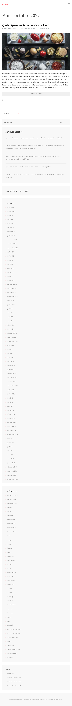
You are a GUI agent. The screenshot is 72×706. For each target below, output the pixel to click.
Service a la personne (14, 629)
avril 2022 (10, 406)
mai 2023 (10, 353)
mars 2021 (10, 459)
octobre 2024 (11, 292)
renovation (11, 609)
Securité (10, 625)
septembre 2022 (12, 386)
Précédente (5, 113)
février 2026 (11, 232)
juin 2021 (10, 447)
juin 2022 (10, 398)
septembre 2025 (12, 248)
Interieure (10, 584)
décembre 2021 (12, 422)
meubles (10, 601)
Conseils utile (11, 524)
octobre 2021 (11, 430)
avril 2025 (10, 268)
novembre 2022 (12, 378)
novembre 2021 (12, 426)
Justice (9, 588)
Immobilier (11, 580)
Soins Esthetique (12, 637)
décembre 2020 (12, 467)
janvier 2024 (11, 329)
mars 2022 (10, 410)
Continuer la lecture (36, 94)
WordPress (59, 699)
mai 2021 (10, 451)
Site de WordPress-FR (14, 686)
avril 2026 (10, 223)
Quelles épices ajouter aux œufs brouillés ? (25, 25)
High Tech (10, 576)
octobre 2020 (11, 475)
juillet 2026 (11, 211)
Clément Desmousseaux (28, 29)
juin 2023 (10, 349)
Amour (9, 507)
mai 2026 (10, 219)
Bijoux (9, 511)
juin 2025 (10, 260)
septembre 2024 (12, 296)
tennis (9, 641)
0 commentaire (45, 29)
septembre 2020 (12, 479)
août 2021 (10, 438)
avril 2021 (10, 455)
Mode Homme (11, 605)
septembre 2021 (12, 434)
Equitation (10, 556)
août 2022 (10, 390)
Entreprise (10, 548)
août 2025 (10, 252)
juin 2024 (10, 309)
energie (9, 540)
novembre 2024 (12, 288)
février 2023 (11, 365)
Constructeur (11, 528)
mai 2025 (10, 264)
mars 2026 (10, 228)
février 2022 (11, 414)
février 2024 (11, 325)
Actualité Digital (12, 495)
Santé (9, 617)
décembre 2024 (12, 284)
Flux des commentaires (14, 682)
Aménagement (12, 503)
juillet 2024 (11, 305)
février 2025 (11, 276)
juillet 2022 (11, 394)
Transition (10, 645)
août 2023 (10, 345)
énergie (9, 544)
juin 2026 (10, 215)
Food (9, 568)
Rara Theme (43, 699)
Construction (11, 532)
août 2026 (10, 207)
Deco (9, 536)
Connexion (10, 674)
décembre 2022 (12, 374)
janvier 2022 (11, 418)
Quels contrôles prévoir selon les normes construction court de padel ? (28, 167)
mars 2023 (10, 361)
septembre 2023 (12, 341)
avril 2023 (10, 357)
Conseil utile (11, 520)
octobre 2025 (11, 244)
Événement (11, 560)
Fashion (9, 564)
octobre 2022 (11, 382)
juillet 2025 (11, 256)
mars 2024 (10, 321)
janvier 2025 (11, 280)
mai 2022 (10, 402)
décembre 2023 (12, 333)
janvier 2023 (11, 370)
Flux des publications (14, 678)
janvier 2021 (11, 463)
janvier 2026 (11, 236)
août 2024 (10, 301)
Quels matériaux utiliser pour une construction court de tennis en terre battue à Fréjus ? (34, 138)
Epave (9, 552)
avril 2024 (10, 317)
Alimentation (15, 100)
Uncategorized (12, 653)
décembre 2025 (12, 240)
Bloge (5, 4)
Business (10, 515)
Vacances (10, 657)
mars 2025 (10, 272)
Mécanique (10, 597)
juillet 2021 (11, 443)
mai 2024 (10, 313)
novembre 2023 (12, 337)
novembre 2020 (12, 471)
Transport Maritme (13, 649)
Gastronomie (11, 572)
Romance (10, 613)
